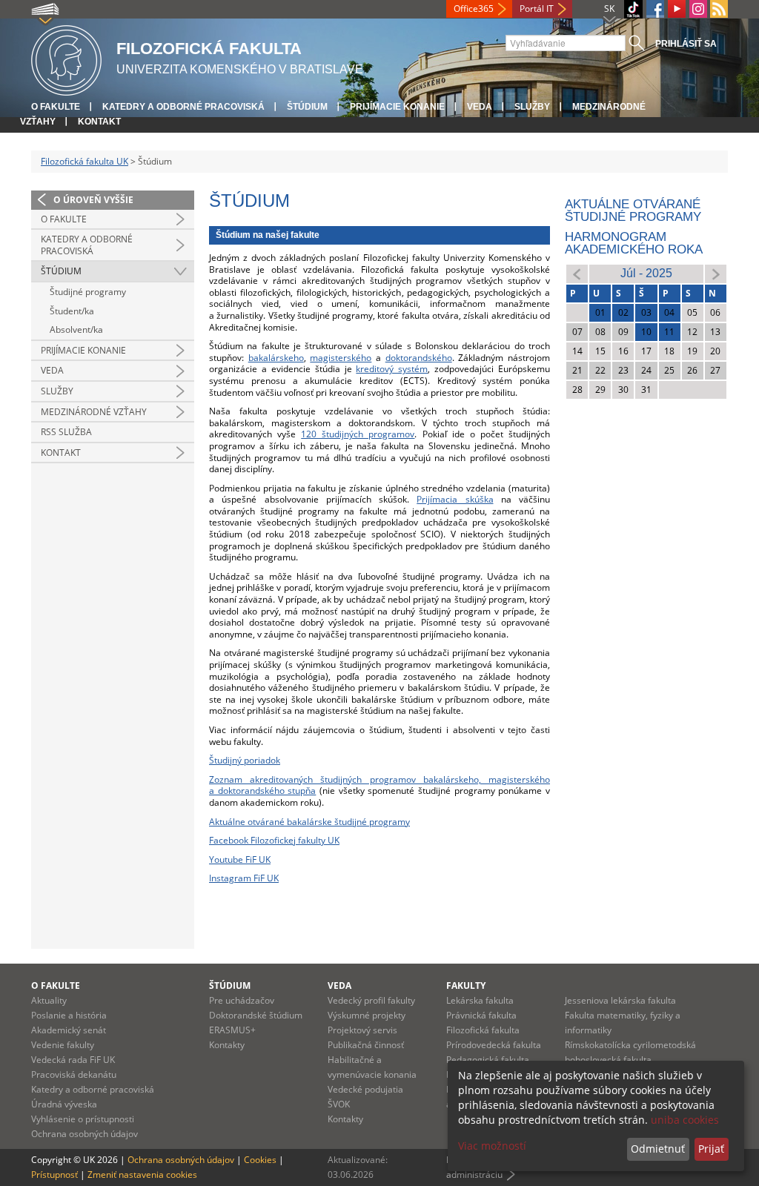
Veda (479, 107)
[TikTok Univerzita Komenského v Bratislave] (633, 9)
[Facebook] (655, 9)
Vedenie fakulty (62, 1044)
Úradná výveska (64, 1104)
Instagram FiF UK (244, 878)
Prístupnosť (54, 1174)
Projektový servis (362, 1030)
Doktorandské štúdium (255, 1015)
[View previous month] (577, 273)
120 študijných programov (357, 434)
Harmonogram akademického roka (634, 243)
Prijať (711, 1149)
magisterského (340, 357)
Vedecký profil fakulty (371, 1000)
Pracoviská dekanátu (73, 1074)
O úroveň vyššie (93, 199)
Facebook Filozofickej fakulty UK (274, 840)
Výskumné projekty (366, 1015)
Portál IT (537, 8)
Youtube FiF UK (240, 859)
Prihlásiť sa (686, 44)
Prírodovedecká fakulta (493, 1044)
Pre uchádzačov (241, 1000)
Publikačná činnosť (366, 1044)
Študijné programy (88, 291)
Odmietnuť (658, 1149)
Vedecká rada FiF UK (73, 1059)
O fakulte (55, 107)
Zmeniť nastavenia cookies (142, 1174)
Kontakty (227, 1044)
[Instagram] (698, 9)
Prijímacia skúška (455, 499)
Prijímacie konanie (397, 107)
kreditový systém (392, 368)
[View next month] (716, 273)
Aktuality (49, 1000)
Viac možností (492, 1146)
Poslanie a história (69, 1015)
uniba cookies (685, 1120)
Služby (532, 107)
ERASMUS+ (232, 1030)
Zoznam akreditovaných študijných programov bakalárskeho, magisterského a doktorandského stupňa (379, 785)
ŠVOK (339, 1104)
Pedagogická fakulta (487, 1059)
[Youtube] (677, 9)
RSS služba (66, 431)
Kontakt (99, 121)
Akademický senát (68, 1030)
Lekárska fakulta (480, 1000)
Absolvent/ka (76, 329)
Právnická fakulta (481, 1015)
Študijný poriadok (244, 760)
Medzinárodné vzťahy (94, 411)
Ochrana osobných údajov (84, 1133)
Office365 (474, 8)
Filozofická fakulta (483, 1030)
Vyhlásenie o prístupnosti (82, 1119)
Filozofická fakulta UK (84, 161)
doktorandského (418, 357)
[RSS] (719, 9)
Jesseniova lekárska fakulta (620, 1000)
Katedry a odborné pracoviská (183, 107)
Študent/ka (72, 311)
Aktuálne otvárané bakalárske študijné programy (309, 821)
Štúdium (307, 107)
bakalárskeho (276, 357)
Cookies (260, 1159)
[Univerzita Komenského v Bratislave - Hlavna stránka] (66, 58)
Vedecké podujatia (365, 1089)
